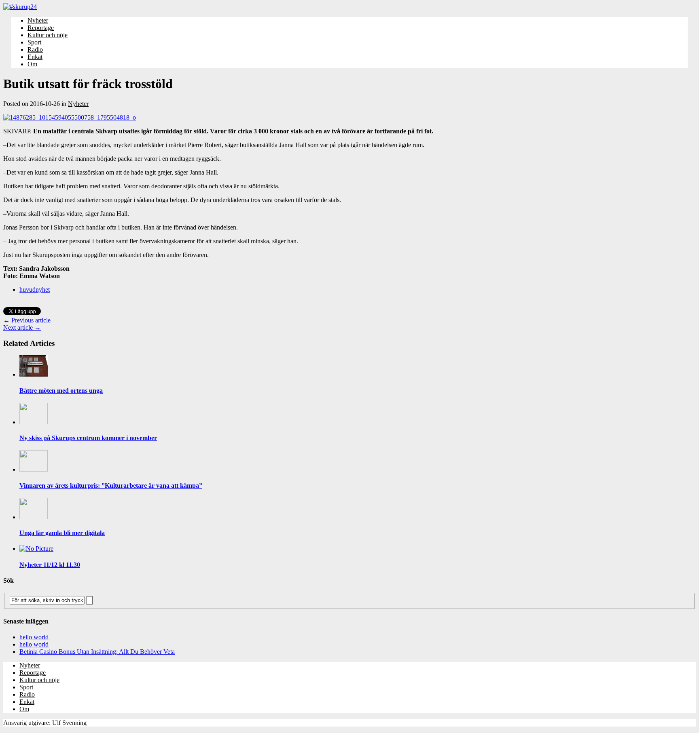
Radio (35, 49)
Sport (34, 42)
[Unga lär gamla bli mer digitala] (33, 517)
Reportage (41, 27)
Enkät (35, 56)
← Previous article (27, 320)
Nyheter (38, 20)
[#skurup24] (349, 7)
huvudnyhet (34, 289)
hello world (34, 637)
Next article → (22, 327)
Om (32, 64)
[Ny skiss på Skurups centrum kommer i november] (33, 422)
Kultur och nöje (48, 35)
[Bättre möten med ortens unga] (33, 374)
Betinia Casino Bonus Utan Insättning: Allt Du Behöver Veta (97, 651)
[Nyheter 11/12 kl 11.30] (36, 548)
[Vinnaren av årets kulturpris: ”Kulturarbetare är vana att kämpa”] (33, 469)
